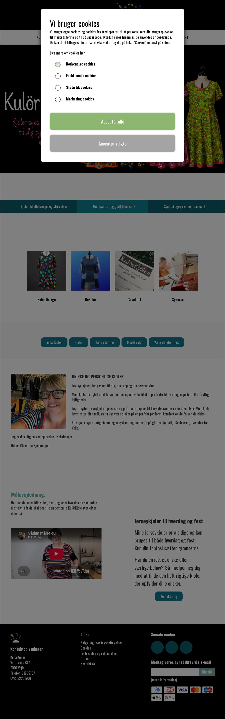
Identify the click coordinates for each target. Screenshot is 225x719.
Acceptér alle (112, 121)
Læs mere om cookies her (67, 53)
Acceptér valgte (112, 143)
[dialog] (112, 359)
